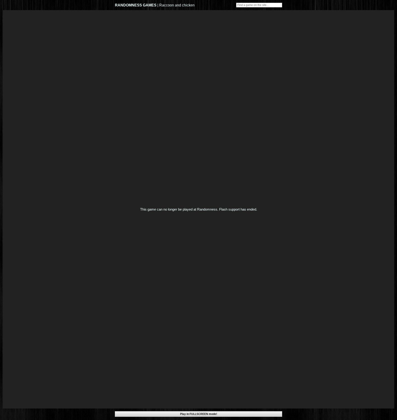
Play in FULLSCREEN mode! (198, 414)
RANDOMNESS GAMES (135, 5)
